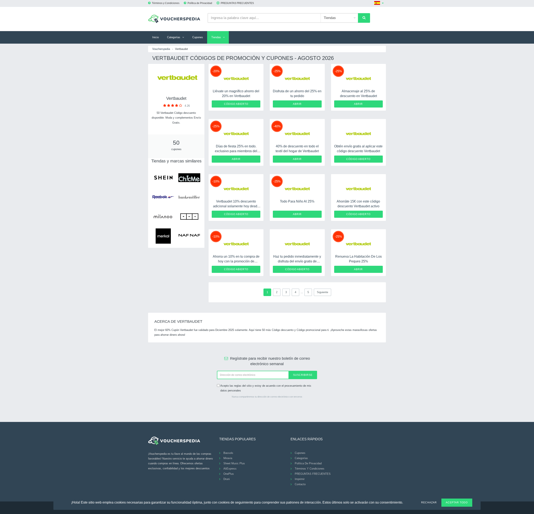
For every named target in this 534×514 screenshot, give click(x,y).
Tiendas (216, 37)
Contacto (300, 484)
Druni (226, 479)
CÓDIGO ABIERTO (236, 104)
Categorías (173, 37)
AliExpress (230, 468)
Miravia (227, 458)
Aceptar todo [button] (457, 502)
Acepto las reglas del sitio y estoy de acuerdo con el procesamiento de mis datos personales (265, 388)
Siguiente (322, 292)
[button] (405, 502)
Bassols (228, 452)
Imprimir (300, 479)
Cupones (197, 37)
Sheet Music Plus (234, 463)
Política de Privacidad (200, 3)
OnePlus (228, 473)
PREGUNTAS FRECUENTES (237, 3)
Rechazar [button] (429, 502)
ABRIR (297, 104)
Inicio (155, 37)
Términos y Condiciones (165, 3)
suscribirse (302, 374)
